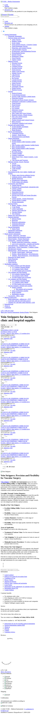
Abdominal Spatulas (18, 225)
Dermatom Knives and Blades (21, 136)
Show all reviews (6, 672)
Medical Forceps (13, 61)
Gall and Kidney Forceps (19, 49)
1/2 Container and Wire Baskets (17, 279)
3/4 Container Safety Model (20, 275)
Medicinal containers (14, 232)
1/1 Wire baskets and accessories (21, 270)
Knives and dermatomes (15, 131)
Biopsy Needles (16, 167)
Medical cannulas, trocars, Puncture (18, 162)
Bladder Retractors (17, 178)
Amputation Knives (17, 133)
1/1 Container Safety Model (20, 269)
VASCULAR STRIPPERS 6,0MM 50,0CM (14, 427)
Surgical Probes (12, 203)
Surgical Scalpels (17, 128)
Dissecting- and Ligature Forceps (21, 48)
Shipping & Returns (10, 581)
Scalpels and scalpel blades (16, 125)
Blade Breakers (16, 130)
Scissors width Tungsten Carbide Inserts (23, 96)
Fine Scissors (16, 106)
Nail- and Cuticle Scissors (19, 116)
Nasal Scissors (16, 105)
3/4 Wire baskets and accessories (21, 277)
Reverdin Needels (17, 152)
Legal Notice (8, 585)
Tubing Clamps (16, 59)
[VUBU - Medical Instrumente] (10, 1)
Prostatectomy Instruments (19, 180)
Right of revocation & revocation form (15, 576)
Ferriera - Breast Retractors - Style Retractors (25, 254)
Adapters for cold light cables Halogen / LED (21, 302)
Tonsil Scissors (16, 103)
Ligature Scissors (17, 111)
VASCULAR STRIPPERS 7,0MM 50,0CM (14, 441)
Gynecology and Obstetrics (16, 183)
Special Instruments (14, 227)
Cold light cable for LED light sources (19, 301)
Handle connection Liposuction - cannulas (24, 242)
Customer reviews (9, 632)
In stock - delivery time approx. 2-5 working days (15, 333)
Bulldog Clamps (16, 41)
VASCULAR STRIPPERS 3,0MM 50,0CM (14, 400)
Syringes (14, 170)
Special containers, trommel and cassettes (20, 286)
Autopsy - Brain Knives (19, 135)
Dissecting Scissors (17, 98)
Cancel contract (9, 575)
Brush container (16, 292)
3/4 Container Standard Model (21, 274)
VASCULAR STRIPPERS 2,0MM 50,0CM (14, 386)
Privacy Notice (8, 580)
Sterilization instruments (15, 230)
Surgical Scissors (17, 93)
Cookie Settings (9, 590)
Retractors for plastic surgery (16, 257)
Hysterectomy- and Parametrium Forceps (24, 51)
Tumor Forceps (16, 70)
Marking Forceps (17, 90)
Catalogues (7, 307)
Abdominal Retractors (18, 224)
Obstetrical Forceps (17, 193)
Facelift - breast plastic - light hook (22, 252)
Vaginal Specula (16, 185)
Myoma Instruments (18, 202)
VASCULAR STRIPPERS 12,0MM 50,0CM (14, 359)
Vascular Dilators (17, 212)
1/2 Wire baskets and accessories (21, 284)
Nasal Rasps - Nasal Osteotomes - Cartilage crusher (23, 247)
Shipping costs (8, 338)
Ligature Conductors (18, 155)
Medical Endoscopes (10, 297)
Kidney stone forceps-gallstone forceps (23, 175)
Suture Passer (16, 229)
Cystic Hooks (16, 207)
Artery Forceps (16, 39)
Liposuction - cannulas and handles (18, 240)
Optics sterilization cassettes (20, 291)
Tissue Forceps (16, 64)
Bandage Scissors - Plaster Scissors (22, 115)
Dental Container (17, 287)
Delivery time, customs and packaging (15, 583)
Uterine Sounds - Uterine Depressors (22, 198)
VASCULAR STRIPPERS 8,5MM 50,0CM (14, 455)
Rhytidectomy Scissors (15, 249)
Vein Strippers (16, 214)
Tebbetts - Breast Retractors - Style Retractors (25, 255)
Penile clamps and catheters (20, 182)
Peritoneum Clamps (17, 56)
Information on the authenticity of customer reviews (19, 586)
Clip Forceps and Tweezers (20, 160)
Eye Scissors (15, 108)
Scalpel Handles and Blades (20, 126)
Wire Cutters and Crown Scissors (21, 113)
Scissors (10, 91)
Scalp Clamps (16, 43)
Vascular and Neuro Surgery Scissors (23, 100)
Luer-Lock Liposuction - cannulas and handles (25, 244)
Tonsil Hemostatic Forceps (20, 46)
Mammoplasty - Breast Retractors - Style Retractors (23, 250)
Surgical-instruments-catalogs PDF (14, 625)
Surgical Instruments (10, 34)
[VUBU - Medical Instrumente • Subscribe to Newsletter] (18, 570)
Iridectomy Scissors (17, 110)
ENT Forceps (16, 76)
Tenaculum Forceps (17, 192)
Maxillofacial (12, 260)
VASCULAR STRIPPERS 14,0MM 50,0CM (14, 373)
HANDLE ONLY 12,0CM (9, 332)
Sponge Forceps (16, 54)
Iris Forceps (15, 78)
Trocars (14, 163)
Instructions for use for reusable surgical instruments (19, 623)
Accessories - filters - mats (16, 296)
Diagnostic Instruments (15, 36)
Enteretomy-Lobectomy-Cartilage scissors (24, 101)
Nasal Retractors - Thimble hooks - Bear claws (22, 245)
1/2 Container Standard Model (21, 281)
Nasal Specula (12, 262)
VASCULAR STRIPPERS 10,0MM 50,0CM (14, 345)
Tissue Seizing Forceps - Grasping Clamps (24, 44)
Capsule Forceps (17, 80)
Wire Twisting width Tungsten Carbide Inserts (25, 145)
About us (7, 306)
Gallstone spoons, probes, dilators (22, 177)
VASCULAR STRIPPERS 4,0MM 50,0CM (14, 414)
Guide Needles (16, 168)
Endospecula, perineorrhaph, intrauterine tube (25, 187)
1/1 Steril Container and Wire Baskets (19, 265)
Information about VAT (11, 588)
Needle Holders (16, 140)
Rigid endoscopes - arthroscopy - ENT (19, 299)
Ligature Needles (17, 153)
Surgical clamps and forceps (16, 38)
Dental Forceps (16, 88)
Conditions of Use (9, 578)
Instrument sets (8, 304)
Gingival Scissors (17, 118)
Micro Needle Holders (18, 147)
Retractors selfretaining (18, 222)
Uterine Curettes (16, 188)
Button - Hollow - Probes (19, 205)
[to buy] (6, 340)
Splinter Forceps (16, 73)
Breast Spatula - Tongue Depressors (18, 239)
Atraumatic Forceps (17, 86)
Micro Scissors (16, 121)
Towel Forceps (16, 58)
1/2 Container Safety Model (20, 282)
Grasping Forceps (17, 66)
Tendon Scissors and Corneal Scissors (23, 120)
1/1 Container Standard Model (21, 267)
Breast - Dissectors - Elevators (17, 235)
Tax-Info (12, 337)
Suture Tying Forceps (18, 71)
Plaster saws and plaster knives (17, 215)
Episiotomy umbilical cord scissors (22, 123)
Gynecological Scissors (19, 95)
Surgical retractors (13, 217)
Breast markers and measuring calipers (19, 237)
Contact (6, 630)
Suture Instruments (13, 138)
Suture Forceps (16, 83)
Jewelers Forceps (17, 68)
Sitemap (6, 628)
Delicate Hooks (16, 219)
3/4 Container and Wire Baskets (17, 272)
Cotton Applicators (17, 209)
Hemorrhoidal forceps (18, 53)
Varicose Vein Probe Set (19, 210)
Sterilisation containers (11, 264)
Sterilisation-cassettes (18, 294)
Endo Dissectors (13, 259)
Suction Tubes (16, 165)
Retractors (15, 220)
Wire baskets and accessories (24, 289)
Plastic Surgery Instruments (12, 234)
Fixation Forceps (17, 81)
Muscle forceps (16, 85)
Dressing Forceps (17, 63)
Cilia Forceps (16, 75)
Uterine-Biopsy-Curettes (19, 200)
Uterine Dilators (16, 190)
